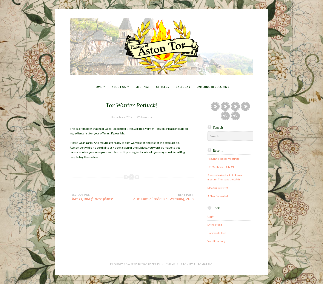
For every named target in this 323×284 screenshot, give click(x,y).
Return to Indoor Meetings (223, 158)
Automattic (203, 264)
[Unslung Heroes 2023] (235, 115)
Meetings (143, 86)
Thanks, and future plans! (91, 197)
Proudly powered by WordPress (135, 264)
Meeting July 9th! (217, 187)
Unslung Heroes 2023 (213, 86)
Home (98, 86)
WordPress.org (216, 241)
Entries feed (214, 224)
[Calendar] (225, 115)
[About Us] (225, 106)
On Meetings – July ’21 (220, 166)
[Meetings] (235, 106)
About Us (119, 86)
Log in (210, 216)
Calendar (183, 86)
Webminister (144, 117)
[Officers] (245, 106)
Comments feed (216, 232)
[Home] (215, 106)
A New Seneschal (217, 196)
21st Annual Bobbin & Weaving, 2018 (163, 197)
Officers (162, 86)
